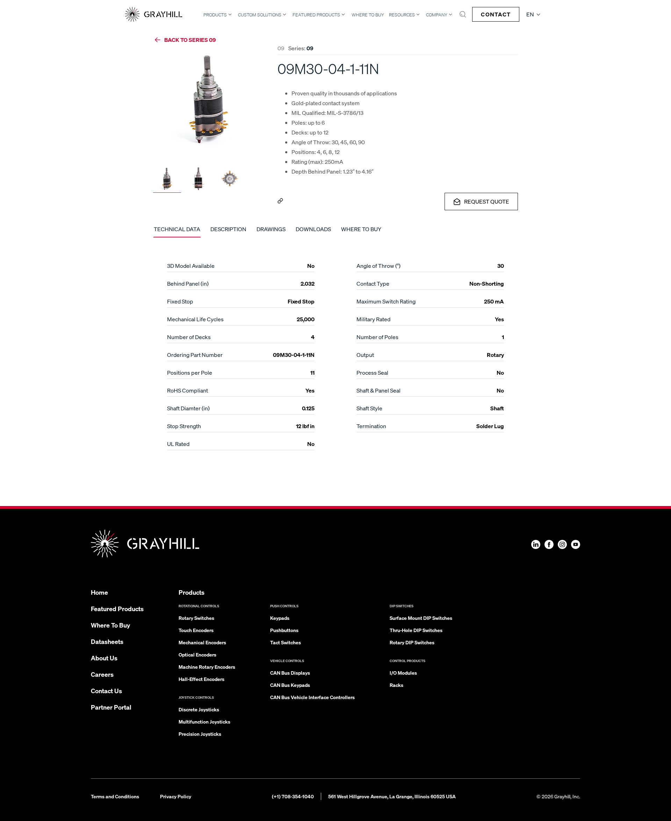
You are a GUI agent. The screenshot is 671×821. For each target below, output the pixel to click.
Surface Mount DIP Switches (421, 618)
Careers (102, 674)
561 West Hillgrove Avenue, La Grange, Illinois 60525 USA (392, 796)
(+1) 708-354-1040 (293, 796)
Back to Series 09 (190, 39)
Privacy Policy (175, 796)
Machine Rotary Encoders (207, 667)
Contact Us (106, 691)
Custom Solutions (259, 14)
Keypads (279, 618)
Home (99, 592)
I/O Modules (403, 672)
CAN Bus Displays (290, 672)
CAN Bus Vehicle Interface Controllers (312, 697)
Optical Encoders (197, 654)
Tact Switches (285, 642)
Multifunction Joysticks (204, 721)
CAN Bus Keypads (290, 685)
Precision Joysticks (200, 734)
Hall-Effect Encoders (201, 679)
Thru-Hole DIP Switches (416, 630)
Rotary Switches (196, 618)
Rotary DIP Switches (412, 642)
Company (436, 14)
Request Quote (486, 201)
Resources (402, 14)
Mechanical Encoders (202, 642)
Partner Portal (111, 707)
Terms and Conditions (115, 796)
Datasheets (107, 641)
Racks (396, 685)
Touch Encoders (196, 630)
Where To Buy (368, 15)
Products (215, 14)
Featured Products (316, 14)
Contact (496, 14)
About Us (104, 658)
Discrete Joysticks (199, 709)
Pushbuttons (284, 630)
